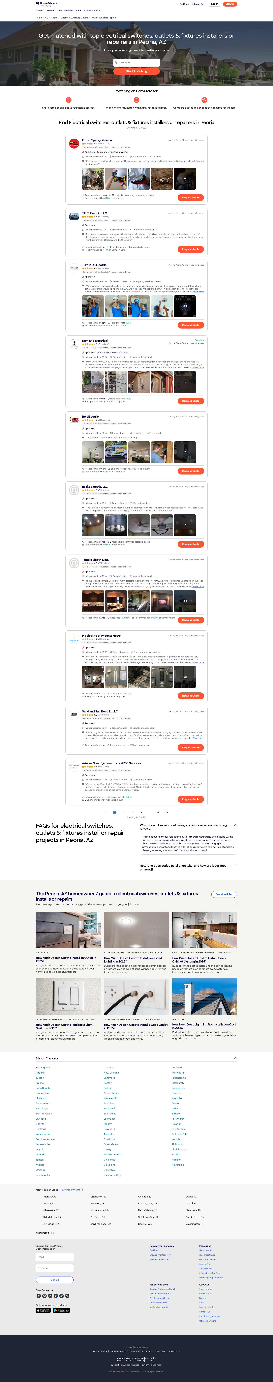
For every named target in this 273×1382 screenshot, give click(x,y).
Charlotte (109, 1139)
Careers (203, 1298)
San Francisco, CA (100, 1224)
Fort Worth (178, 1118)
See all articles (224, 894)
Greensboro (111, 1144)
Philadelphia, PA (52, 1217)
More (78, 10)
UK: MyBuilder (174, 1351)
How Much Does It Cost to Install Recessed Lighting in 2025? (133, 959)
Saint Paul (109, 1103)
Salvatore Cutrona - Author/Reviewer (125, 953)
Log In (214, 3)
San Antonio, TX (195, 1217)
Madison (176, 1159)
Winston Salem (112, 1154)
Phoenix (40, 1072)
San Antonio (179, 1129)
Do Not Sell (139, 1359)
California (128, 1359)
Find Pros (154, 1250)
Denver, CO (49, 1203)
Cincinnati (109, 1159)
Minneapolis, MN (99, 1210)
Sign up (54, 1279)
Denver (40, 1123)
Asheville (109, 1134)
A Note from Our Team (210, 1273)
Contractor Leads (158, 1302)
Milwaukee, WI (51, 1210)
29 (158, 812)
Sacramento (43, 1103)
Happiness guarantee (209, 1316)
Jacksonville (43, 1144)
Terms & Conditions (153, 1365)
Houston (176, 1123)
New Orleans (111, 1072)
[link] (136, 143)
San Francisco (44, 1113)
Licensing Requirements (211, 1277)
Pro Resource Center (160, 1298)
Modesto (41, 1098)
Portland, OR (97, 1217)
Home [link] (39, 17)
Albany (108, 1123)
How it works (205, 1289)
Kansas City (110, 1108)
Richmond (177, 1144)
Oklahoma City (112, 1175)
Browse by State (71, 1189)
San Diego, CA (51, 1224)
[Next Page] (167, 812)
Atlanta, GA (49, 1196)
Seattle (176, 1154)
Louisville (109, 1067)
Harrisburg (178, 1072)
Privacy (120, 1359)
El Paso (176, 1113)
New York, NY (193, 1210)
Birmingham (43, 1067)
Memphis (177, 1093)
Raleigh (108, 1149)
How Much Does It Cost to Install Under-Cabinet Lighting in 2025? (199, 959)
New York (109, 1129)
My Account (205, 1250)
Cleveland (109, 1164)
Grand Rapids (111, 1093)
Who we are (205, 1293)
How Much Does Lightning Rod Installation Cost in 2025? (204, 1026)
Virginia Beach (180, 1149)
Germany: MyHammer (119, 1351)
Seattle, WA (145, 1224)
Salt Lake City (179, 1134)
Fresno (40, 1082)
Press (201, 1302)
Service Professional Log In (163, 1289)
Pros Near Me (205, 1268)
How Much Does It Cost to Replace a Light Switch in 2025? (64, 1026)
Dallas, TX (191, 1196)
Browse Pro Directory (160, 1255)
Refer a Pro (204, 1264)
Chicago (41, 1169)
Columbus (109, 1169)
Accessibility (150, 1359)
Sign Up (230, 3)
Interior (40, 10)
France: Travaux (100, 1351)
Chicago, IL (144, 1196)
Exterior (51, 10)
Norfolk (176, 1139)
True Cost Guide (207, 1255)
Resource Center (207, 1259)
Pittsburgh (178, 1082)
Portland (177, 1067)
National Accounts (159, 1307)
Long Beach (43, 1088)
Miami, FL (191, 1203)
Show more (198, 291)
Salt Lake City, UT (148, 1217)
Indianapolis (43, 1175)
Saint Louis (110, 1113)
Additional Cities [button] (44, 1233)
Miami (39, 1149)
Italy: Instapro (137, 1351)
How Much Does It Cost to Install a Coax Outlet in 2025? (135, 1026)
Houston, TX (97, 1203)
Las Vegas (109, 1118)
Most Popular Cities (47, 1189)
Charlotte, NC (98, 1196)
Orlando (40, 1154)
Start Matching (136, 71)
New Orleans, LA (148, 1210)
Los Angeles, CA (147, 1203)
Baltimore (109, 1077)
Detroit (108, 1088)
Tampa (40, 1159)
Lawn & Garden (65, 10)
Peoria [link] (54, 17)
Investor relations (207, 1307)
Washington (43, 1134)
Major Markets (47, 1058)
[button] (93, 179)
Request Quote (190, 197)
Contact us (204, 1311)
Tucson (40, 1077)
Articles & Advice (92, 10)
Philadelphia (179, 1077)
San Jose (41, 1118)
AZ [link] (46, 17)
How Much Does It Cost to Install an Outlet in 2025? (66, 959)
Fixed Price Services (159, 1259)
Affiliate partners (207, 1321)
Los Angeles (43, 1093)
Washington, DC (195, 1224)
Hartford (41, 1129)
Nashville (177, 1098)
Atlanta (40, 1164)
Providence (178, 1088)
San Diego (42, 1108)
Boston (108, 1082)
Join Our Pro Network (160, 1293)
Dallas (175, 1108)
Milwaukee (178, 1164)
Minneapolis (110, 1098)
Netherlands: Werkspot (155, 1351)
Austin (175, 1103)
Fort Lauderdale (45, 1139)
